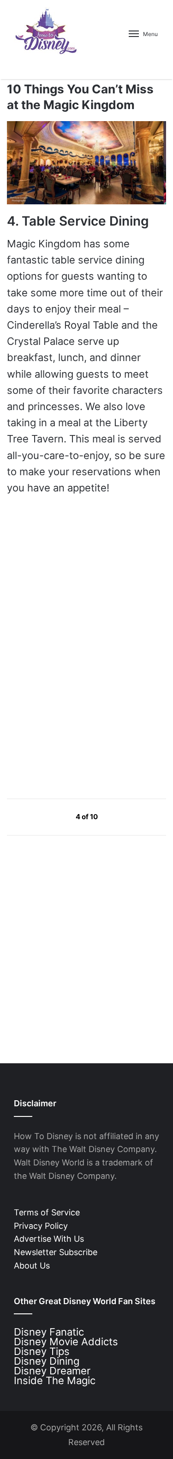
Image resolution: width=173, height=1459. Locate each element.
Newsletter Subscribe (55, 1252)
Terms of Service (47, 1212)
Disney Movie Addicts (66, 1342)
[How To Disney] (46, 31)
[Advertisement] (76, 702)
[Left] (55, 816)
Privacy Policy (41, 1226)
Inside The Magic (54, 1380)
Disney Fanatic (49, 1332)
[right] (119, 816)
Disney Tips (42, 1351)
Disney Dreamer (52, 1371)
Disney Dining (46, 1361)
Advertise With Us (49, 1239)
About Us (32, 1265)
